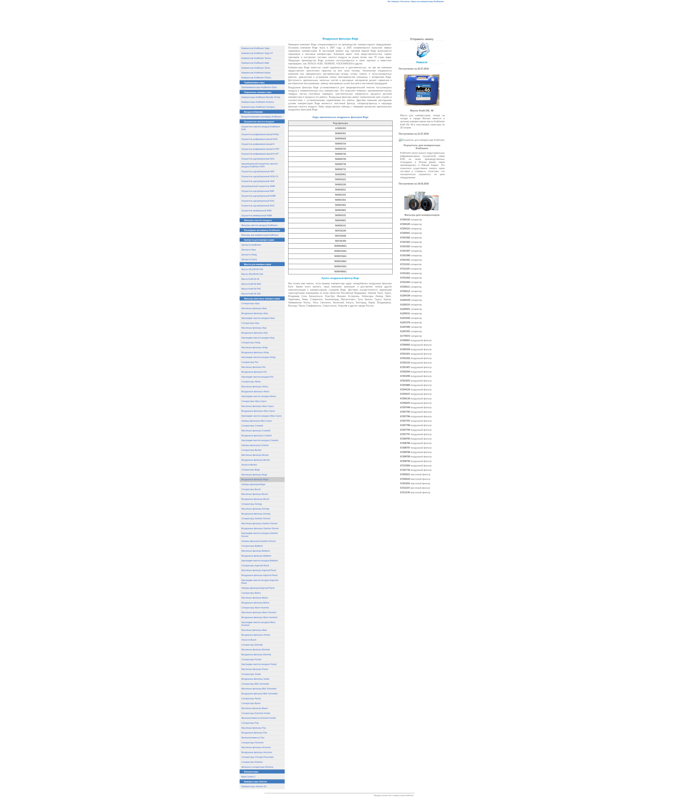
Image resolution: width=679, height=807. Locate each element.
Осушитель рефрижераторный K (258, 144)
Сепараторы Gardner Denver (255, 518)
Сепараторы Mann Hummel (255, 607)
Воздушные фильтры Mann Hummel (259, 617)
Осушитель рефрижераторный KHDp (260, 134)
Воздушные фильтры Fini (254, 372)
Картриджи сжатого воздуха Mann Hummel (258, 624)
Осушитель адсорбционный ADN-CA (259, 176)
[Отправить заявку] (422, 50)
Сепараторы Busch (251, 489)
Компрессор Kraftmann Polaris (256, 77)
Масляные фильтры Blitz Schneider (259, 688)
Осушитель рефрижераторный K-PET (260, 149)
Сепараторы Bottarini (252, 546)
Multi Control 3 (248, 777)
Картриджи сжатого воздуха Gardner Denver (259, 534)
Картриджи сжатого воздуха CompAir (259, 440)
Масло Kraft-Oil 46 (250, 279)
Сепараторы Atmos (251, 381)
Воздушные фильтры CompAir (256, 435)
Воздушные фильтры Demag (255, 514)
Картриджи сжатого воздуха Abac (258, 318)
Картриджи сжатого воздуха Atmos (258, 396)
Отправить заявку (421, 39)
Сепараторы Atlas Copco (253, 401)
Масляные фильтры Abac (254, 308)
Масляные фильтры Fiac (253, 728)
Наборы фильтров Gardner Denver (258, 541)
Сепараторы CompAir (252, 425)
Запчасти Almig (249, 254)
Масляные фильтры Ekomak (255, 649)
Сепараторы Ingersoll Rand (255, 565)
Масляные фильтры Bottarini (255, 551)
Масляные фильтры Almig (254, 347)
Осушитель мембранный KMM (256, 215)
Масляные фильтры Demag (255, 509)
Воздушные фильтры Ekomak (256, 654)
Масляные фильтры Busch (254, 494)
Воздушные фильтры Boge (254, 479)
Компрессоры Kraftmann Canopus (258, 107)
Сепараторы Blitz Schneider (255, 684)
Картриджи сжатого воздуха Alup (257, 338)
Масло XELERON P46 (252, 269)
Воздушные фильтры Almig (255, 352)
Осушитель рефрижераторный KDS (259, 139)
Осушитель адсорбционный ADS (257, 159)
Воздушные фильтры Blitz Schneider (259, 693)
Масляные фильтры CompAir (256, 430)
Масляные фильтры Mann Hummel (258, 612)
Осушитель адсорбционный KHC (258, 201)
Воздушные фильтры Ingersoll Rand (259, 575)
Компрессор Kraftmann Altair (255, 63)
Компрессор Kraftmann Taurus (256, 58)
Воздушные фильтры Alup (254, 333)
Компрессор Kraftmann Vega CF (257, 53)
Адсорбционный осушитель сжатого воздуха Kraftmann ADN (259, 165)
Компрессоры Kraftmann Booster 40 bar (260, 97)
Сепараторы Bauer (251, 703)
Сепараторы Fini (249, 362)
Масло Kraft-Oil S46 (251, 294)
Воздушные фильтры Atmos (255, 391)
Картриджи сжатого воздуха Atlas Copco (261, 416)
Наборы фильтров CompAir (255, 445)
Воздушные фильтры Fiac (254, 732)
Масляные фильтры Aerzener (256, 747)
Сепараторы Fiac (250, 723)
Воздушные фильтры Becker (255, 460)
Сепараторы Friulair (251, 659)
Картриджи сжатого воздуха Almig (258, 357)
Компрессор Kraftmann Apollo (256, 72)
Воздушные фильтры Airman (255, 635)
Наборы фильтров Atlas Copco (256, 421)
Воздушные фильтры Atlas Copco (258, 411)
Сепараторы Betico (251, 593)
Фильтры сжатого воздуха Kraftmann (259, 225)
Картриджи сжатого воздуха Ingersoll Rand (259, 582)
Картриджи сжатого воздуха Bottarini (259, 560)
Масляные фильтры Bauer (254, 708)
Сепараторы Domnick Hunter (255, 713)
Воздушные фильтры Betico (255, 602)
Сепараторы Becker (251, 450)
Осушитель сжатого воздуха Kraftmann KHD (260, 128)
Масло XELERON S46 (252, 274)
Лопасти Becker (249, 465)
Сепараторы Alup (250, 323)
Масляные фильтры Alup (253, 328)
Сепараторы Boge (250, 469)
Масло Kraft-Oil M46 (251, 284)
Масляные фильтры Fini (253, 367)
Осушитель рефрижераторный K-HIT (260, 154)
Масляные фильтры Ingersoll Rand (258, 570)
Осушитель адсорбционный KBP (257, 191)
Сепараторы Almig (250, 342)
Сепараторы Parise (251, 698)
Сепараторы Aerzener (252, 742)
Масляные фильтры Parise (254, 669)
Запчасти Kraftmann (251, 245)
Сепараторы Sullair (251, 674)
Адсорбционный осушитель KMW (258, 186)
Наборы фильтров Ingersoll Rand (257, 588)
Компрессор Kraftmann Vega (255, 48)
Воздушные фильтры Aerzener (256, 752)
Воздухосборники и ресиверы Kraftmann (261, 116)
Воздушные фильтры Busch (255, 499)
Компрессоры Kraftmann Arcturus (257, 102)
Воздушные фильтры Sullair (255, 679)
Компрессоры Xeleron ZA (253, 786)
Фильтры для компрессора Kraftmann (259, 235)
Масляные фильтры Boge (254, 474)
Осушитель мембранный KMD (256, 210)
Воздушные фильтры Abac (254, 313)
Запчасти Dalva (249, 259)
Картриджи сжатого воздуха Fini (257, 377)
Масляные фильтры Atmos (254, 386)
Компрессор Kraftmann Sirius (255, 68)
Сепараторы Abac (250, 303)
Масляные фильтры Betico (254, 598)
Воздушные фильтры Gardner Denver (260, 528)
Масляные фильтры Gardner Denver (259, 523)
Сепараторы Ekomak (252, 645)
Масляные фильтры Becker (255, 455)
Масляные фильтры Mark (254, 630)
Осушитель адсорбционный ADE (257, 181)
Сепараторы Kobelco (252, 762)
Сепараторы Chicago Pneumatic (257, 757)
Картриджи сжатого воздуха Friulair (259, 664)
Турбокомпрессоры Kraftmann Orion (259, 87)
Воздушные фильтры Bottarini (256, 556)
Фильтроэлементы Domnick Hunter (258, 718)
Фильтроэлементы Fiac (253, 737)
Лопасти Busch (248, 640)
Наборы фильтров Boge (253, 484)
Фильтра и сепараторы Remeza (257, 767)
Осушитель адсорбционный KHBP (258, 196)
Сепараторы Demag (251, 504)
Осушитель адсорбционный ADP (257, 171)
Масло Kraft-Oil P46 (251, 289)
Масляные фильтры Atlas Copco (257, 406)
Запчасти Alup (248, 249)
